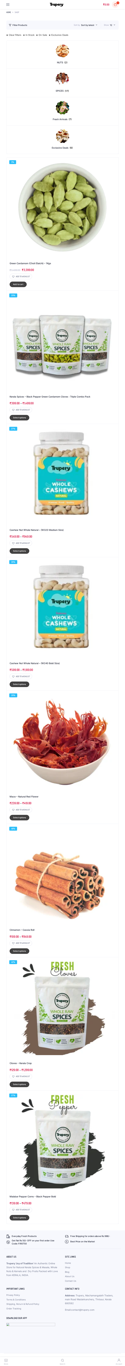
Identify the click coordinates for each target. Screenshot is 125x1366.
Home (8, 12)
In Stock (30, 35)
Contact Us (70, 1281)
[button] (21, 276)
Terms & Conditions (16, 1299)
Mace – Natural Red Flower (24, 796)
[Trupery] (57, 4)
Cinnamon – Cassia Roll (22, 929)
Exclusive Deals (60, 35)
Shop (67, 1267)
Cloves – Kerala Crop (21, 1063)
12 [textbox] (111, 25)
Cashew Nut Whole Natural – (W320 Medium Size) (37, 530)
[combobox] (89, 25)
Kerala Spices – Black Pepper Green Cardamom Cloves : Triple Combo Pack (50, 396)
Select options (19, 417)
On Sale (43, 35)
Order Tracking (13, 1308)
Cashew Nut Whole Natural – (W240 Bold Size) (35, 663)
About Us (69, 1276)
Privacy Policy (13, 1295)
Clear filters (15, 35)
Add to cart (18, 284)
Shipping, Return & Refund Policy (22, 1304)
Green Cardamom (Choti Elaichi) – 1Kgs (30, 263)
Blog (67, 1272)
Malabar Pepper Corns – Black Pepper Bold (33, 1196)
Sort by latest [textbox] (87, 25)
